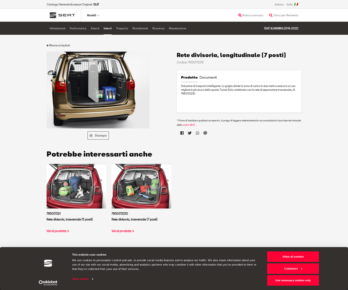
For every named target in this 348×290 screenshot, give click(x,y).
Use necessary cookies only (293, 280)
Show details (80, 278)
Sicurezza (158, 28)
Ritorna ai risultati (59, 45)
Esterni (95, 28)
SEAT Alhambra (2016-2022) (281, 28)
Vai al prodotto (57, 231)
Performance (78, 28)
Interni (108, 28)
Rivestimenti (140, 28)
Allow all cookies (293, 256)
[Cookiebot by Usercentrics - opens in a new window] (48, 283)
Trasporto (122, 28)
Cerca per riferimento (285, 15)
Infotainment (57, 28)
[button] (98, 135)
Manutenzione (177, 28)
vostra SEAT (189, 124)
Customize (291, 268)
